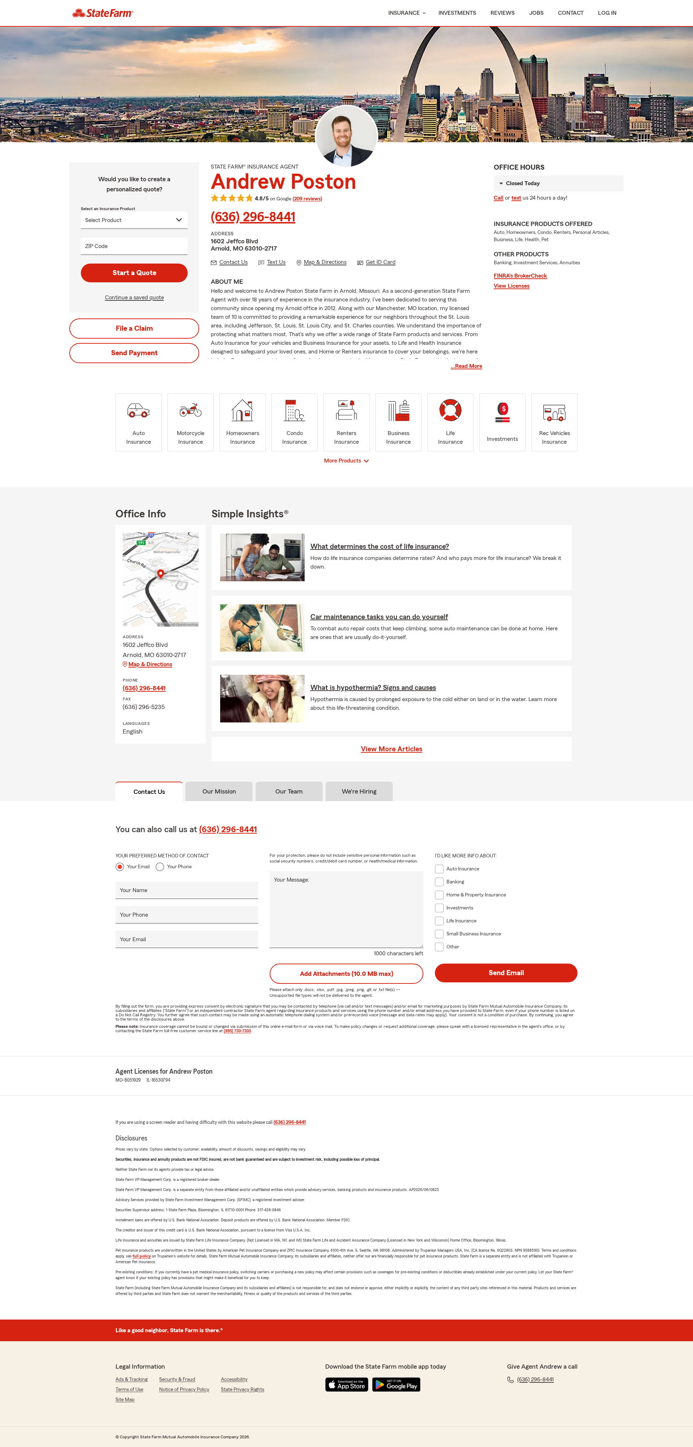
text (516, 198)
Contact (571, 13)
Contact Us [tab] (149, 791)
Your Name (133, 890)
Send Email (506, 973)
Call (499, 198)
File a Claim (134, 328)
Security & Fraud (177, 1379)
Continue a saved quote (134, 297)
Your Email (138, 866)
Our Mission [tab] (219, 791)
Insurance (404, 13)
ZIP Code (96, 246)
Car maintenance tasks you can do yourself (379, 617)
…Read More (466, 366)
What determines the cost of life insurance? (379, 546)
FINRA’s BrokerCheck (520, 276)
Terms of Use (129, 1389)
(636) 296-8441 (253, 217)
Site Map (125, 1399)
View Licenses (511, 286)
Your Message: (291, 880)
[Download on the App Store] (347, 1384)
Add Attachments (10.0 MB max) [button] (346, 973)
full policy (141, 1256)
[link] (103, 13)
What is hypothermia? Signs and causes (373, 687)
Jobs (536, 13)
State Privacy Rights (242, 1389)
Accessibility (234, 1379)
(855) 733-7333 (237, 1031)
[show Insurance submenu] (423, 13)
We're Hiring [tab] (359, 791)
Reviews (503, 13)
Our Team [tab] (289, 791)
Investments (457, 13)
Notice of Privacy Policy (184, 1389)
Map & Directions (150, 664)
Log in (607, 13)
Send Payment (134, 353)
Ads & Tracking (132, 1379)
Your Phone (179, 866)
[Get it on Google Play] (396, 1384)
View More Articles (391, 749)
